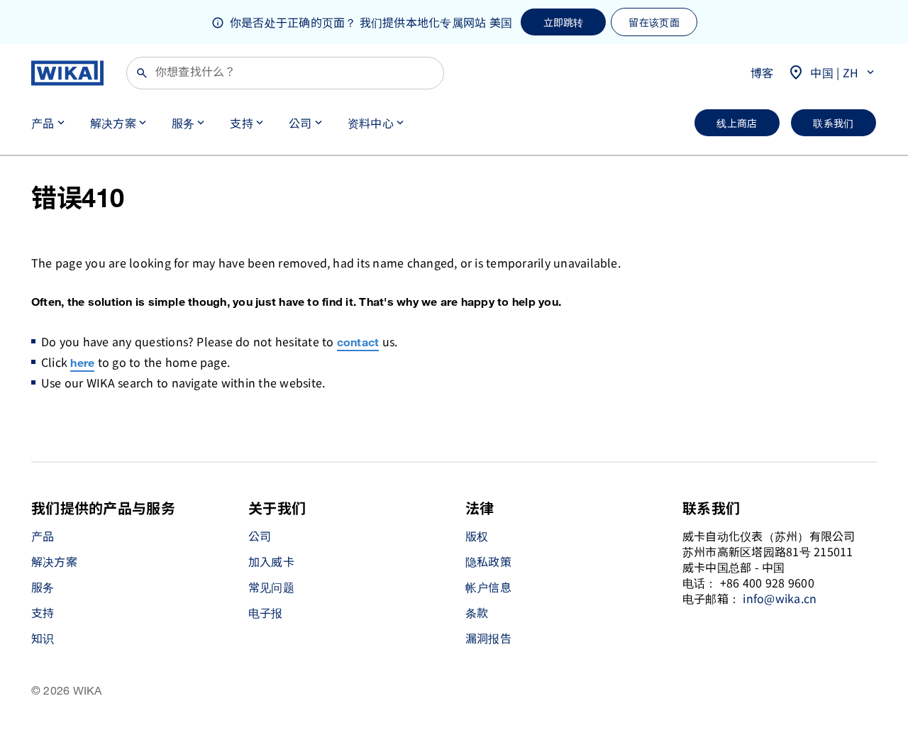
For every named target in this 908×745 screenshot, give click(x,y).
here (82, 363)
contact (358, 343)
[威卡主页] (67, 73)
